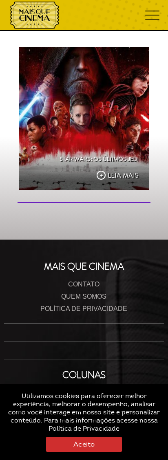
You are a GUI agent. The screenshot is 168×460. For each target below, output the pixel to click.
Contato (83, 284)
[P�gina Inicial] (34, 15)
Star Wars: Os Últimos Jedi (99, 159)
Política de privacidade (83, 308)
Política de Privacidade (84, 429)
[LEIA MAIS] (84, 118)
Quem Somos (83, 296)
